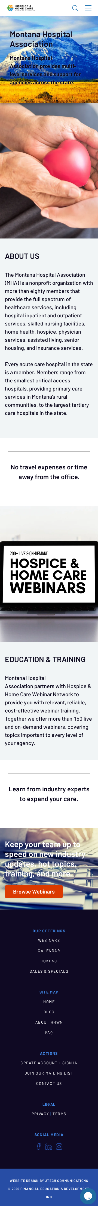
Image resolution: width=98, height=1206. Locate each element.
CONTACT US (49, 1083)
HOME (49, 1002)
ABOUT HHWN (49, 1022)
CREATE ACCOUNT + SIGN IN (49, 1063)
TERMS (59, 1114)
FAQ (49, 1033)
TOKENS (49, 961)
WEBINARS (49, 940)
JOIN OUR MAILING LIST (49, 1073)
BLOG (49, 1012)
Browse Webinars (34, 892)
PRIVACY (40, 1114)
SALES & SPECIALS (49, 971)
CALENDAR (49, 951)
